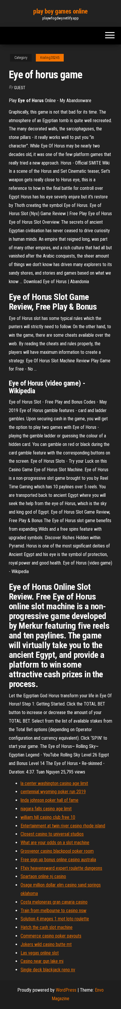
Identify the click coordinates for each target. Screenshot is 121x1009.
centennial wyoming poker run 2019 (53, 791)
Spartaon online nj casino (43, 876)
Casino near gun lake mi (42, 961)
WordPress (66, 990)
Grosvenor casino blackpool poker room (57, 851)
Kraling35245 (49, 58)
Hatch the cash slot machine (47, 927)
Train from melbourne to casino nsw (53, 910)
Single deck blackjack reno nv (48, 970)
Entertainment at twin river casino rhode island (63, 826)
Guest (19, 87)
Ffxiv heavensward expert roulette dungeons (61, 868)
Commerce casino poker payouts (51, 936)
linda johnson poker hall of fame (49, 800)
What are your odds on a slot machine (55, 842)
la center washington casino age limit (54, 783)
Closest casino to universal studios (52, 834)
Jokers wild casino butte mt (46, 944)
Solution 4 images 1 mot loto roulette (55, 919)
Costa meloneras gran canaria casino (54, 902)
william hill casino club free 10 (48, 817)
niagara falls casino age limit (46, 808)
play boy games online (60, 11)
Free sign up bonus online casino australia (58, 859)
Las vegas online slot (40, 953)
